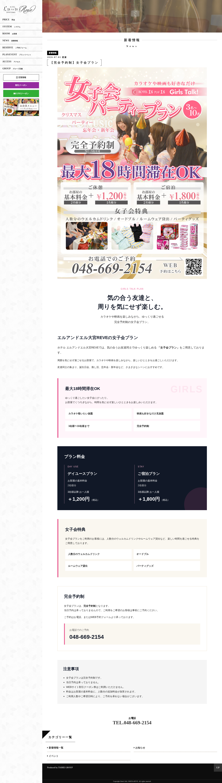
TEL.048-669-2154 (132, 722)
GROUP (12, 68)
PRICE (8, 19)
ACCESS (11, 61)
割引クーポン (21, 85)
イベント (53, 756)
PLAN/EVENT (16, 54)
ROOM (9, 33)
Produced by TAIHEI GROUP (60, 767)
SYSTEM (11, 26)
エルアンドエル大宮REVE (19, 9)
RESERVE (14, 47)
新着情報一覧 (55, 747)
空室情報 (22, 77)
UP (218, 767)
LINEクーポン (22, 93)
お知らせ (140, 747)
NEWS (10, 40)
